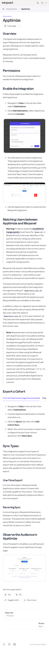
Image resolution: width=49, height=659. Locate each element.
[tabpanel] (24, 421)
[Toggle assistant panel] (42, 3)
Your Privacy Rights (38, 644)
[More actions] (46, 3)
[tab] (21, 398)
